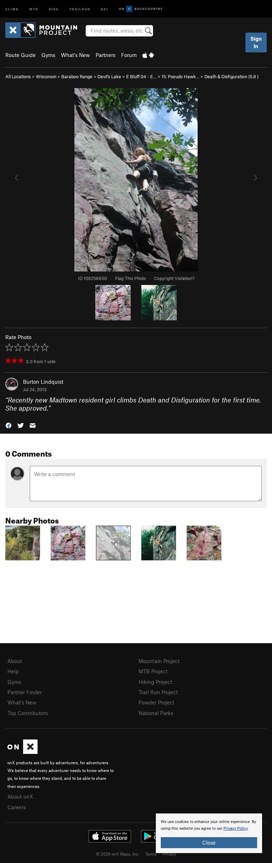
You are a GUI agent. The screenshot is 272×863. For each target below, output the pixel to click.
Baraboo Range (76, 76)
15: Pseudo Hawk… (180, 76)
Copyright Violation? (174, 278)
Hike (54, 8)
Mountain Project (159, 661)
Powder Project (156, 702)
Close (209, 842)
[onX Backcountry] (141, 9)
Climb (12, 8)
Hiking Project (155, 682)
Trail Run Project (158, 692)
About (14, 661)
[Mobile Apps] (148, 55)
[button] (8, 425)
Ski (104, 8)
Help (13, 671)
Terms (151, 853)
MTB (33, 8)
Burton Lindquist (43, 381)
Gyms (48, 55)
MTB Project (153, 671)
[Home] (44, 30)
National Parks (155, 713)
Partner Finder (24, 692)
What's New (75, 55)
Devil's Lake (109, 76)
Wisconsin (46, 76)
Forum (129, 55)
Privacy (169, 853)
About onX (20, 796)
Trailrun (79, 8)
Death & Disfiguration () (231, 76)
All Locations (18, 76)
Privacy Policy (235, 828)
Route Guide (20, 55)
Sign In (256, 42)
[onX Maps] (22, 752)
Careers (16, 807)
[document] (209, 833)
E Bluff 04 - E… (141, 76)
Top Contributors (27, 713)
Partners (105, 55)
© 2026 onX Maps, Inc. (117, 853)
